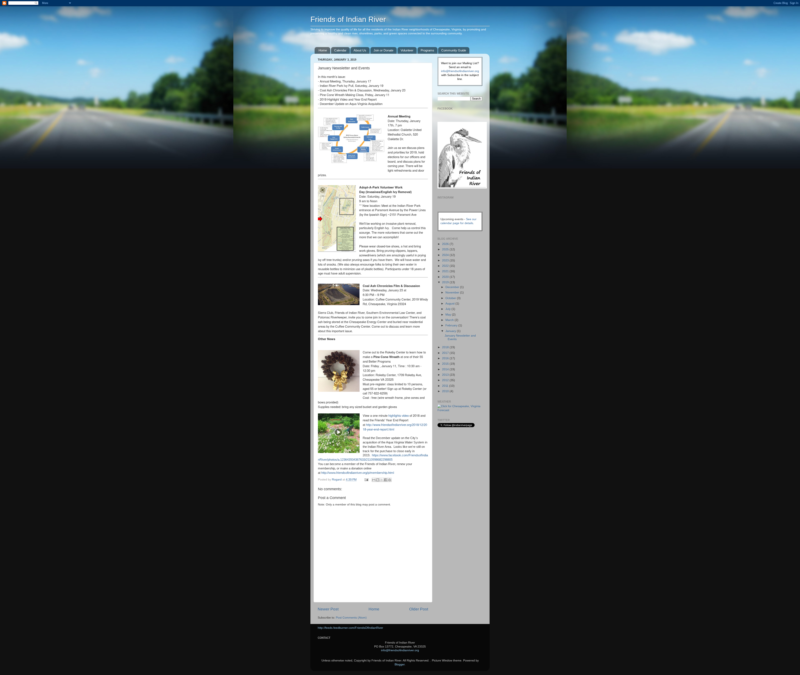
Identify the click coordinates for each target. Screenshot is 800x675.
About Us (360, 50)
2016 (446, 358)
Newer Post (328, 609)
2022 (446, 265)
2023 (446, 260)
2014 (446, 369)
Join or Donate (383, 50)
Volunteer (407, 50)
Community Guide (453, 50)
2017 (446, 352)
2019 (446, 282)
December (452, 287)
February (451, 325)
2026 (446, 244)
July (448, 309)
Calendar (340, 50)
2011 (445, 385)
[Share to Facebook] (386, 480)
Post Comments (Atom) (351, 617)
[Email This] (374, 480)
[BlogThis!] (378, 480)
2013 (446, 374)
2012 (446, 380)
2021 (446, 271)
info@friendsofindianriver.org (460, 71)
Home (323, 50)
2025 (446, 249)
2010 (446, 391)
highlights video (398, 415)
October (451, 298)
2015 (446, 363)
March (450, 320)
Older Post (418, 609)
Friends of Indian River (348, 19)
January (451, 331)
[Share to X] (382, 480)
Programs (427, 50)
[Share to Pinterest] (390, 480)
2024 (446, 255)
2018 (446, 347)
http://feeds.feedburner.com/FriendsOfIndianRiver (350, 627)
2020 (446, 276)
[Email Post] (366, 479)
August (450, 303)
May (448, 314)
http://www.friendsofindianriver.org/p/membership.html (357, 472)
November (452, 292)
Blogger (400, 664)
